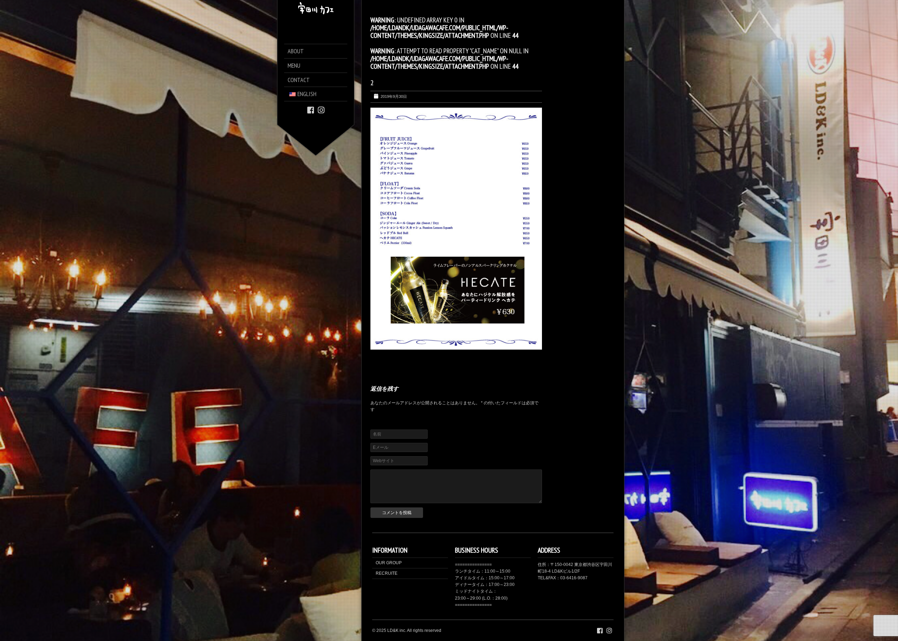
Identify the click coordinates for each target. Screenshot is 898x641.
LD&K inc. (396, 630)
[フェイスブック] (310, 109)
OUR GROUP (389, 562)
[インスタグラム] (321, 109)
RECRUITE (386, 573)
